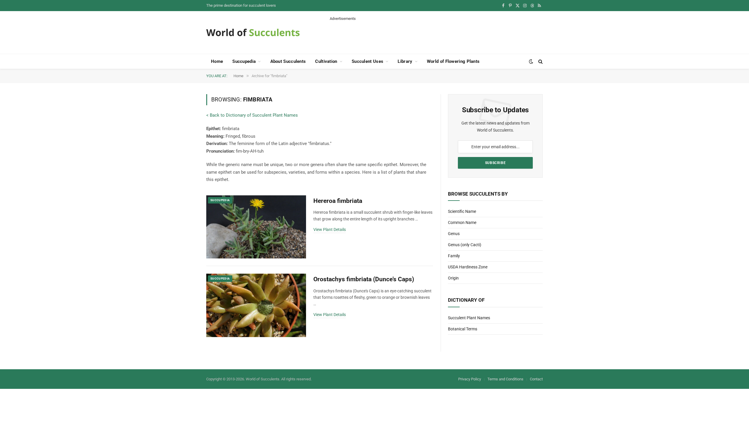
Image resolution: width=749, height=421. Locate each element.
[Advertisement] (436, 34)
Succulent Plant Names (469, 317)
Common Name (462, 222)
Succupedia (244, 61)
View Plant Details (329, 229)
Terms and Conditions (505, 379)
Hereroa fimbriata (337, 200)
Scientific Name (462, 211)
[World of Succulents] (253, 32)
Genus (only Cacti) (464, 244)
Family (454, 255)
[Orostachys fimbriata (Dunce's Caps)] (256, 305)
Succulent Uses (367, 61)
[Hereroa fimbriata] (256, 227)
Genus (454, 233)
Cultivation (326, 61)
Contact (536, 379)
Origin (453, 278)
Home (217, 61)
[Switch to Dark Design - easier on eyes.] (531, 61)
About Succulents (288, 61)
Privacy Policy (469, 379)
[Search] (540, 61)
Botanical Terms (462, 329)
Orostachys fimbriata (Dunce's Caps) (363, 279)
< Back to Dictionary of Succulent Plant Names (252, 115)
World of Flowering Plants (453, 61)
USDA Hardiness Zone (467, 267)
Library (405, 61)
